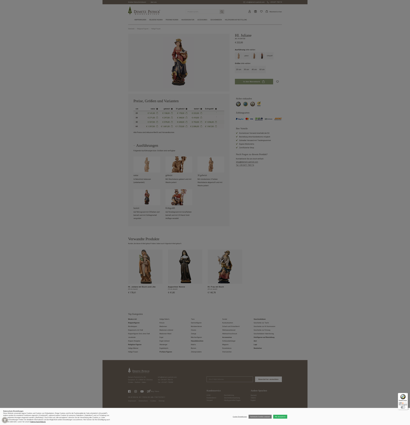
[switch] (403, 407)
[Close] (7, 418)
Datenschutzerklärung (38, 422)
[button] (5, 420)
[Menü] (406, 394)
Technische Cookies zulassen (260, 417)
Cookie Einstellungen (240, 417)
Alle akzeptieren (280, 417)
